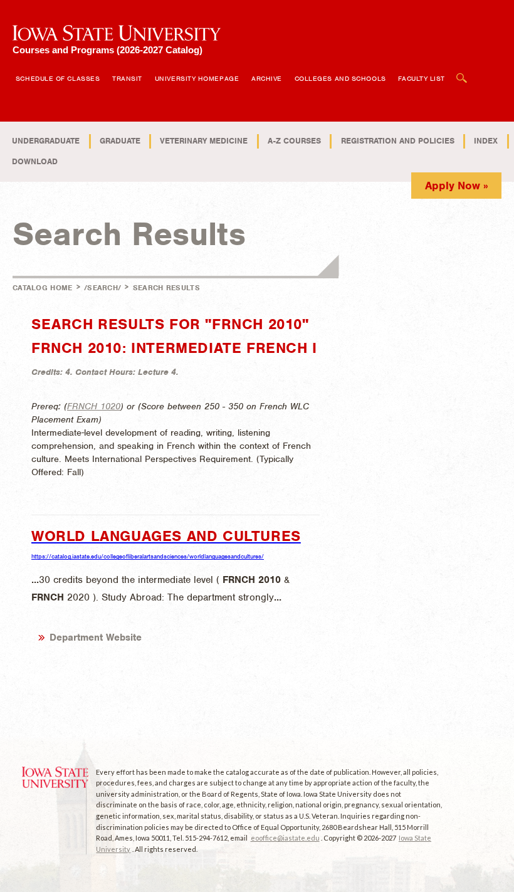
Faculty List (421, 78)
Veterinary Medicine (204, 140)
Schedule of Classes (58, 78)
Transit (127, 78)
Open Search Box (462, 72)
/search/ (102, 288)
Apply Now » (456, 185)
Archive (266, 78)
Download (35, 161)
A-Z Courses (294, 140)
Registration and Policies (397, 140)
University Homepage (197, 78)
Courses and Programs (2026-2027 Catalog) (107, 50)
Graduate (120, 140)
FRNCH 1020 (93, 406)
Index (486, 140)
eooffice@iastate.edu (285, 838)
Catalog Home (43, 288)
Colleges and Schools (340, 78)
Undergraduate (46, 140)
